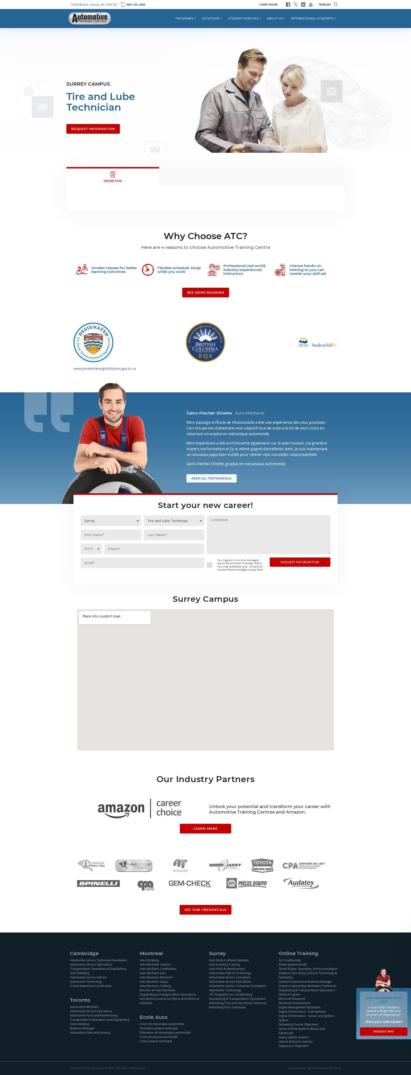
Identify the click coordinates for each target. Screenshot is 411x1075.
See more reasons (205, 292)
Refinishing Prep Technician (227, 1007)
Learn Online (268, 4)
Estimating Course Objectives (298, 1024)
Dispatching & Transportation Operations (168, 994)
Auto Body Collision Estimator (229, 960)
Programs (185, 18)
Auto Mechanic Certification (158, 969)
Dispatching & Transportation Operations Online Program (307, 992)
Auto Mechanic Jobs (153, 973)
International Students (312, 18)
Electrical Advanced (292, 999)
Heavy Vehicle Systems (294, 1037)
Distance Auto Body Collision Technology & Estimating (308, 975)
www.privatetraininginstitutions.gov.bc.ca (104, 368)
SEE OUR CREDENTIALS (205, 910)
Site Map (121, 1068)
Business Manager (82, 1028)
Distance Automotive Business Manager (305, 982)
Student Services (243, 18)
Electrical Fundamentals (294, 1003)
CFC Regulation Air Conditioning (230, 994)
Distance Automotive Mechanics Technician (308, 986)
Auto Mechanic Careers (155, 964)
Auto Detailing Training (224, 964)
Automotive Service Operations (91, 964)
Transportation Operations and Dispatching (99, 1020)
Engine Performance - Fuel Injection (302, 1012)
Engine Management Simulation (300, 1007)
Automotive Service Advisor (88, 977)
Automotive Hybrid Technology (230, 973)
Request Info (383, 1031)
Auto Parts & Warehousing (227, 969)
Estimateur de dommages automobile (165, 1033)
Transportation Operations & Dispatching (98, 969)
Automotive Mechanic (84, 1007)
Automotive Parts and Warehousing (94, 1015)
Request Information (93, 129)
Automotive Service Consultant (229, 977)
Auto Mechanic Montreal (156, 977)
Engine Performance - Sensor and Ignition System (306, 1018)
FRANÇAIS (325, 4)
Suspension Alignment (293, 1046)
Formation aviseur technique (159, 1028)
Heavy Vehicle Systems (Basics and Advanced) (302, 1031)
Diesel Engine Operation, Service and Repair (308, 969)
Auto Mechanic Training (155, 986)
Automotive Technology (86, 982)
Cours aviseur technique (156, 1041)
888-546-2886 (135, 4)
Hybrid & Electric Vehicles (296, 1042)
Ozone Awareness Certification (91, 986)
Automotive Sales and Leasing (90, 1033)
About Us (275, 18)
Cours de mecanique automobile (162, 1024)
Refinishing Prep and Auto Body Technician (238, 1003)
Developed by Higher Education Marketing (315, 1068)
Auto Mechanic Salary (154, 982)
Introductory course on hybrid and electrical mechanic (169, 1001)
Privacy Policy (137, 1068)
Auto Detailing (79, 973)
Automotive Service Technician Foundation (98, 960)
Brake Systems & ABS (293, 964)
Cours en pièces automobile (159, 1037)
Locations (211, 18)
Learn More (205, 828)
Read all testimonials (211, 478)
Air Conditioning (290, 960)
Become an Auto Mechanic (157, 990)
